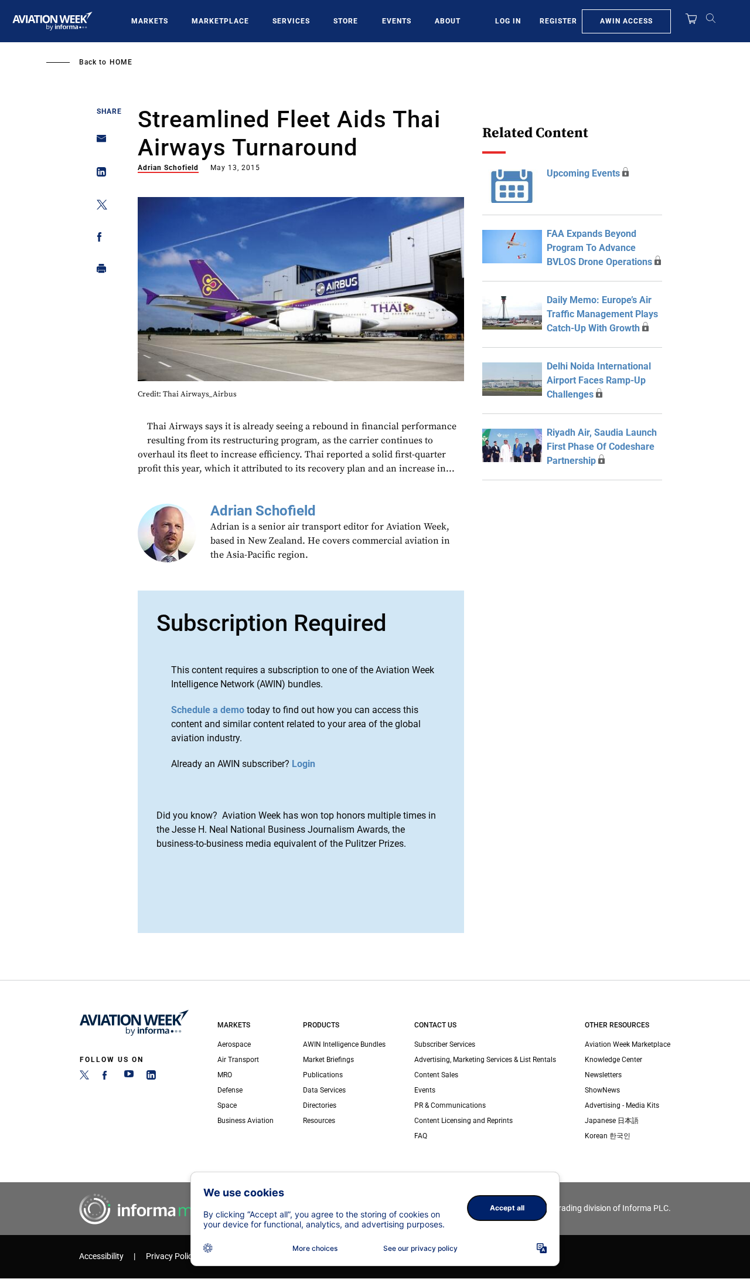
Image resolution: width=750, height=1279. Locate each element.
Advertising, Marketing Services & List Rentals (485, 1060)
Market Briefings (328, 1060)
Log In (508, 21)
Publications (323, 1075)
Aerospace (234, 1044)
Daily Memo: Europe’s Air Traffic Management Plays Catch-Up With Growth (602, 314)
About (448, 21)
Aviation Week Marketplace (627, 1044)
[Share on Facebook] (98, 239)
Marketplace (220, 21)
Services (291, 21)
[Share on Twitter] (98, 206)
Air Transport (238, 1060)
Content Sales (436, 1075)
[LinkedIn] (151, 1077)
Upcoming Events (583, 173)
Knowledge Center (613, 1060)
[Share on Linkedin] (98, 174)
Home (121, 62)
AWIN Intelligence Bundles (344, 1044)
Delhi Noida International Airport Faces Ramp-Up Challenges (599, 380)
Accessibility (101, 1256)
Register (558, 21)
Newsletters (603, 1075)
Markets (149, 21)
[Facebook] (106, 1077)
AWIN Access (626, 21)
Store (345, 21)
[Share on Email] (98, 142)
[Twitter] (84, 1077)
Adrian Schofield (168, 168)
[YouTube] (129, 1077)
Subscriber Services (444, 1044)
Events (396, 21)
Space (227, 1105)
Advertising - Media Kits (622, 1105)
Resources (319, 1121)
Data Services (324, 1090)
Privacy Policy (171, 1256)
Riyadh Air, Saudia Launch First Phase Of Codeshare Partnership (602, 446)
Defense (230, 1090)
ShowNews (602, 1090)
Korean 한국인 (607, 1136)
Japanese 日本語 (612, 1121)
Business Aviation (245, 1121)
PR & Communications (450, 1105)
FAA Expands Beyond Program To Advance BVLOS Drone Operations (599, 247)
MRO (224, 1075)
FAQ (420, 1136)
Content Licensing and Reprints (463, 1121)
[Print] (98, 271)
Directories (319, 1105)
